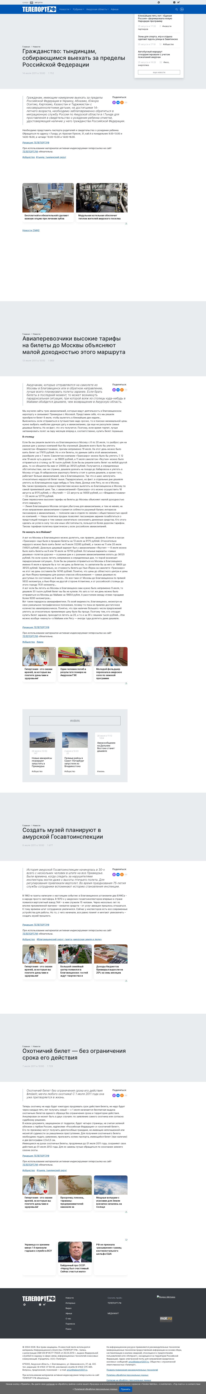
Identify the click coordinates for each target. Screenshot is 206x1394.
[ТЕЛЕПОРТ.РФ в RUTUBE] (178, 2)
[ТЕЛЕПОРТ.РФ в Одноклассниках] (170, 2)
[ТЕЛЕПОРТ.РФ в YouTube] (183, 2)
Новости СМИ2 (31, 230)
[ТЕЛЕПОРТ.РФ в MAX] (159, 2)
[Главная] (39, 9)
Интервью (70, 1303)
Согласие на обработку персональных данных (129, 1380)
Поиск (68, 1329)
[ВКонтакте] (118, 102)
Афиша (114, 9)
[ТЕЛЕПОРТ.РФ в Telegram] (163, 2)
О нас (68, 1318)
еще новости (159, 72)
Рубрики (77, 9)
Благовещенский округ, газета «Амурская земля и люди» (70, 939)
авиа (40, 641)
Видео (68, 1308)
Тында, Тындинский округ (51, 157)
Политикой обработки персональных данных (95, 1389)
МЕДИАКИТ (113, 1313)
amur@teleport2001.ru (77, 1370)
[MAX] (114, 102)
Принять (125, 1389)
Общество (29, 157)
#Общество (37, 771)
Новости (64, 9)
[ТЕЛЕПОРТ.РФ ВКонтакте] (166, 2)
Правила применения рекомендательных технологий (132, 1370)
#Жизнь (101, 771)
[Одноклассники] (122, 102)
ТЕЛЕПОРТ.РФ (30, 151)
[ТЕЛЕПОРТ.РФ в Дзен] (174, 2)
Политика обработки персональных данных (127, 1375)
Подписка (70, 1324)
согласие (50, 1384)
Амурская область (96, 9)
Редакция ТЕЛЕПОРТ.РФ (35, 142)
